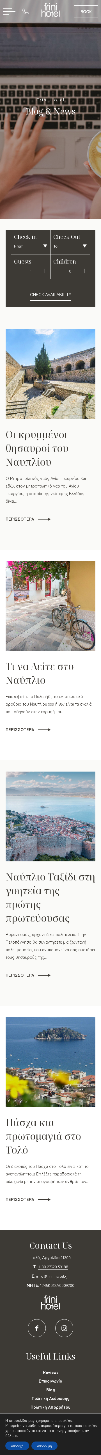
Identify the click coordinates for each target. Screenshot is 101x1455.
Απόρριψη (44, 1445)
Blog (50, 1389)
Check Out (66, 237)
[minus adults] (17, 270)
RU (39, 37)
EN (47, 37)
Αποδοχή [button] (17, 1445)
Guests (22, 261)
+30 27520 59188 (53, 1266)
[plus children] (84, 270)
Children (64, 261)
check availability (50, 294)
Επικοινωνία (50, 1381)
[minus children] (56, 270)
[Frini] (51, 10)
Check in (25, 237)
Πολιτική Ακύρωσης (50, 1398)
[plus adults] (44, 270)
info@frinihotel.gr (52, 1276)
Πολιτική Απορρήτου (50, 1407)
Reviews (50, 1372)
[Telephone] (26, 11)
